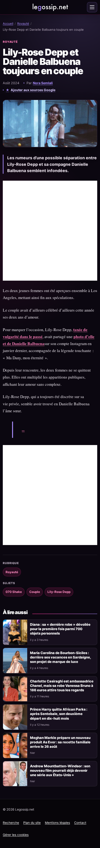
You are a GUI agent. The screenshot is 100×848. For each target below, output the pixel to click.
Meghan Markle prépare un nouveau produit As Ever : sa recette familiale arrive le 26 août (60, 742)
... (23, 429)
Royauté (23, 23)
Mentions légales (57, 823)
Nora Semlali (43, 83)
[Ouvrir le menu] (92, 7)
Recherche (11, 823)
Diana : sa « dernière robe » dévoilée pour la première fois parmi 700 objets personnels (60, 628)
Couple (34, 592)
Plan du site (32, 823)
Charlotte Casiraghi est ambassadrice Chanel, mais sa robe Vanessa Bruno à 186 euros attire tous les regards (61, 685)
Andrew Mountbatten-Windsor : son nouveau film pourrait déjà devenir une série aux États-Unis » (60, 770)
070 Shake (14, 592)
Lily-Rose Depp (58, 592)
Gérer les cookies (16, 835)
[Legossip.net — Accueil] (50, 7)
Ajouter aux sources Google (33, 90)
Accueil (8, 23)
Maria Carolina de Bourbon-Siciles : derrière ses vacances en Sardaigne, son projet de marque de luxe (60, 657)
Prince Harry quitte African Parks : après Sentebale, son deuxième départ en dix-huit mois (58, 713)
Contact (80, 823)
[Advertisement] (50, 231)
